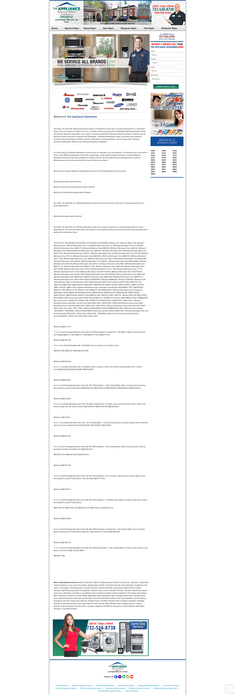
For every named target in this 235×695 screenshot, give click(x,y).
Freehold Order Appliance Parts (109, 691)
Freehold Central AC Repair (139, 688)
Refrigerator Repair (129, 28)
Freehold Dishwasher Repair (66, 688)
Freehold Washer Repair (105, 685)
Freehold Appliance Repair (82, 685)
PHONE (153, 59)
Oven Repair (149, 28)
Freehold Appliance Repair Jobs (165, 688)
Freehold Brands (62, 685)
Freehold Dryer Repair (126, 685)
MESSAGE (154, 75)
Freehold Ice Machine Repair (91, 688)
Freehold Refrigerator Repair (148, 685)
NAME (153, 51)
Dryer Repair (108, 28)
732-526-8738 (163, 9)
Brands (55, 28)
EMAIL (153, 67)
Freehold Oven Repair (171, 685)
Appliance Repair (72, 28)
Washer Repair (90, 28)
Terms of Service (132, 691)
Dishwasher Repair (169, 28)
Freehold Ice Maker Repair (115, 688)
